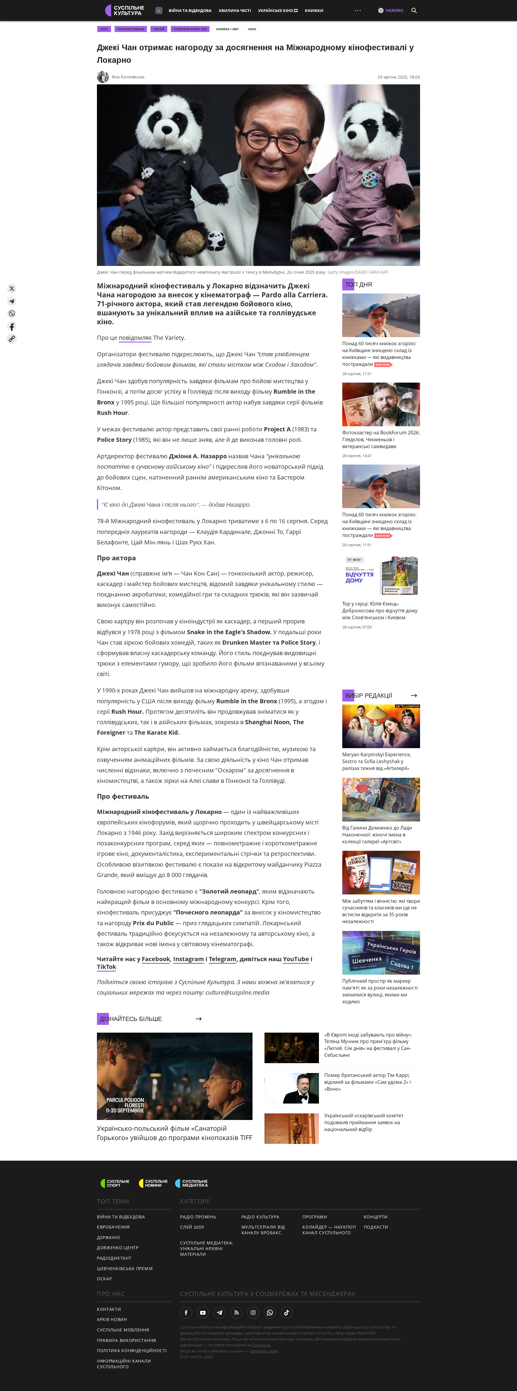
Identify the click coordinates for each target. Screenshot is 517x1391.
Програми (314, 1217)
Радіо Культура (260, 1217)
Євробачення (113, 1227)
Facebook (156, 959)
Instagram (188, 959)
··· (357, 10)
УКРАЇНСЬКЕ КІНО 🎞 (278, 10)
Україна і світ (227, 29)
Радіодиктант (114, 1258)
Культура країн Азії (190, 29)
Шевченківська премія (125, 1268)
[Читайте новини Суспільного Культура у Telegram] (220, 1313)
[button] (12, 288)
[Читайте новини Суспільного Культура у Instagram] (253, 1313)
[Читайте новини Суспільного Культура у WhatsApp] (270, 1313)
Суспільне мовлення (123, 1330)
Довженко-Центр (118, 1247)
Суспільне (261, 1345)
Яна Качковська (128, 77)
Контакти (109, 1309)
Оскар (104, 1279)
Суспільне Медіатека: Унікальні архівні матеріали (206, 1248)
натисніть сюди (264, 1351)
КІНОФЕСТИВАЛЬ (131, 29)
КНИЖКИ (314, 10)
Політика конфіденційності (132, 1350)
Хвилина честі (235, 10)
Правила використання (126, 1340)
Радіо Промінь (198, 1217)
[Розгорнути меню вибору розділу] (158, 10)
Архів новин (112, 1319)
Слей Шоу (192, 1227)
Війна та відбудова (190, 10)
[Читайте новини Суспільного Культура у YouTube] (203, 1313)
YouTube (296, 959)
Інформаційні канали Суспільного (124, 1363)
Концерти (376, 1217)
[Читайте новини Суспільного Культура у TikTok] (287, 1313)
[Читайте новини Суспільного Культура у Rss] (236, 1313)
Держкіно (108, 1237)
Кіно (252, 29)
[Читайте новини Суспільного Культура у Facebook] (186, 1313)
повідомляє (135, 338)
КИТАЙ (158, 29)
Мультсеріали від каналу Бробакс (263, 1229)
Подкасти (376, 1227)
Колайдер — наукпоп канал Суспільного (329, 1229)
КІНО (104, 29)
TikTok (106, 967)
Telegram (222, 959)
